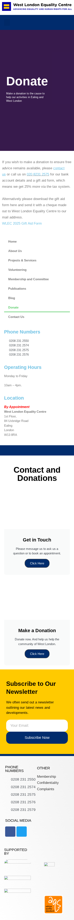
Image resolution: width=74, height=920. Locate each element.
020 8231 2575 (38, 174)
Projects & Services (22, 260)
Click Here (37, 563)
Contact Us (16, 317)
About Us (15, 251)
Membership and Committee (28, 279)
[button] (7, 22)
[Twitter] (21, 831)
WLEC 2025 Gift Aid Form (22, 223)
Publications (17, 288)
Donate (13, 307)
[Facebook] (10, 831)
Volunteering (17, 269)
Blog (11, 298)
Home (12, 241)
